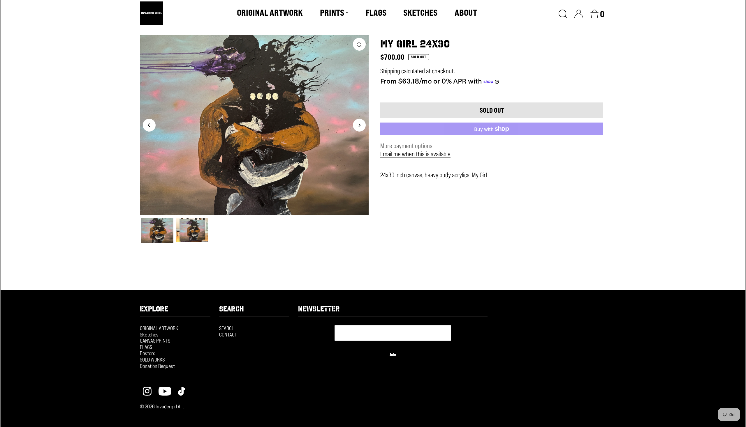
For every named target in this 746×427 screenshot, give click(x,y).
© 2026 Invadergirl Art (162, 406)
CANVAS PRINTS (155, 340)
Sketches (149, 334)
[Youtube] (165, 392)
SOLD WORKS (152, 359)
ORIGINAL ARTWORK (159, 328)
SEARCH (227, 328)
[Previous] (149, 125)
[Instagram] (147, 392)
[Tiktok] (181, 392)
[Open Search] (563, 13)
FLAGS (146, 347)
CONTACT (228, 334)
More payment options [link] (406, 146)
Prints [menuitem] (332, 12)
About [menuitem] (466, 12)
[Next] (359, 125)
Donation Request (157, 366)
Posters (147, 353)
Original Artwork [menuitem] (270, 12)
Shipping (390, 71)
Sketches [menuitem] (420, 12)
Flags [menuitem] (376, 12)
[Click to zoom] (359, 44)
